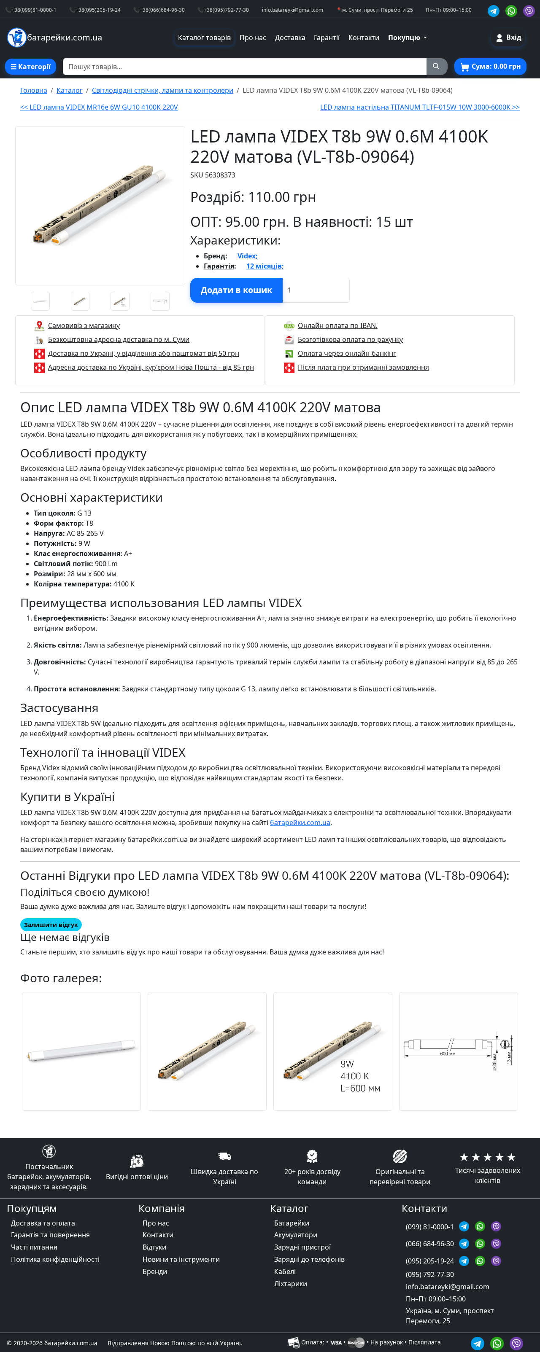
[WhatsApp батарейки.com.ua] (512, 10)
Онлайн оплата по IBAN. (338, 325)
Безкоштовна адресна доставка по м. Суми (118, 339)
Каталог (70, 90)
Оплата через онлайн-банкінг (347, 353)
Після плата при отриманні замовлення (363, 367)
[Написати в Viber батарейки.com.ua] (516, 1342)
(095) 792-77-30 (430, 1274)
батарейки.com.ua (300, 822)
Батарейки (291, 1223)
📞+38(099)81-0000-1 (31, 9)
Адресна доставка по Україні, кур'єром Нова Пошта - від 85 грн (151, 367)
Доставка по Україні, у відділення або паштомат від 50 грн (143, 353)
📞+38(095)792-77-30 (223, 9)
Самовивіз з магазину (84, 325)
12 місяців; (265, 266)
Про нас (253, 37)
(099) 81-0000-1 (431, 1226)
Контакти (363, 37)
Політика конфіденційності (55, 1259)
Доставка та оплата (43, 1223)
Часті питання (34, 1247)
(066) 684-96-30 (431, 1243)
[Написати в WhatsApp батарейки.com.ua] (498, 1342)
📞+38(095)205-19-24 (95, 9)
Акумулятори (295, 1234)
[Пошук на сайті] (437, 66)
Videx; (248, 256)
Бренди (155, 1271)
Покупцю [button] (405, 37)
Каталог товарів (204, 37)
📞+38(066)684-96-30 (159, 9)
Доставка (290, 37)
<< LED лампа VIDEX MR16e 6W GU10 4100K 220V (99, 107)
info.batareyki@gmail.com (292, 9)
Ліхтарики (290, 1283)
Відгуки (154, 1247)
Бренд (214, 256)
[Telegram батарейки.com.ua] (495, 10)
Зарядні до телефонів (309, 1259)
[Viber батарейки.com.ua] (529, 10)
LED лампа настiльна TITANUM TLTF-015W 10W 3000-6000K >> (420, 107)
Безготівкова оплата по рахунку (350, 339)
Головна (33, 90)
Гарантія (219, 266)
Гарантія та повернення (50, 1234)
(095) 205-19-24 (431, 1261)
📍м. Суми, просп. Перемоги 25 (374, 9)
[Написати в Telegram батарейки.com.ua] (479, 1342)
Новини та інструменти (181, 1259)
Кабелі (285, 1271)
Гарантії (327, 37)
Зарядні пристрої (302, 1247)
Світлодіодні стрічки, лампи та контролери (162, 90)
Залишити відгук (51, 925)
